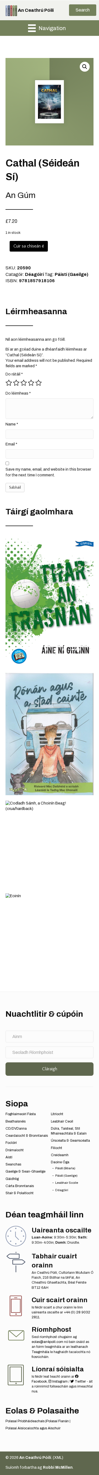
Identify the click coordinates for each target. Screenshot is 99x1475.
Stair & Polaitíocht (20, 1193)
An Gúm (20, 195)
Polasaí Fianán (57, 1421)
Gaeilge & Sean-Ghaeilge (25, 1171)
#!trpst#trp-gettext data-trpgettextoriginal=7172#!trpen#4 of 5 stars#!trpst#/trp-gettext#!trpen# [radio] (31, 383)
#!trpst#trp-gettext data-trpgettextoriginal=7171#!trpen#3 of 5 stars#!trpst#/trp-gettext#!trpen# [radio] (23, 383)
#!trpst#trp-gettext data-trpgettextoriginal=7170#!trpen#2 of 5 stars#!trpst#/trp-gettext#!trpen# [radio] (16, 383)
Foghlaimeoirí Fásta (21, 1114)
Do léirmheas (18, 393)
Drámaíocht (15, 1150)
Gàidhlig (12, 1179)
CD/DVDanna (16, 1128)
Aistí (9, 1157)
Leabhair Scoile (66, 1182)
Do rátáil (14, 374)
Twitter (80, 1381)
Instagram (59, 1381)
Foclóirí (11, 1143)
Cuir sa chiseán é (28, 246)
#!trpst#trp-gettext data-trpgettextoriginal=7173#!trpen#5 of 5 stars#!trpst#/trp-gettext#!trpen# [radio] (38, 383)
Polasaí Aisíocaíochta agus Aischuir (33, 1428)
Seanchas (13, 1164)
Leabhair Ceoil (62, 1121)
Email (11, 444)
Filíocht (56, 1148)
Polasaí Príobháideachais (25, 1421)
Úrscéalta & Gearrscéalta (70, 1140)
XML (58, 1458)
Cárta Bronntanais (20, 1186)
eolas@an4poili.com (47, 1342)
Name (12, 424)
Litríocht (57, 1114)
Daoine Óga (60, 1162)
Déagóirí (34, 274)
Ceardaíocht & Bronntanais (27, 1136)
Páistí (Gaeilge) (71, 274)
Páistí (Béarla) (65, 1168)
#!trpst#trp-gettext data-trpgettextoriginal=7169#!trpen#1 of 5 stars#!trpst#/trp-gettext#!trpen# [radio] (9, 383)
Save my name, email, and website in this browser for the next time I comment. (48, 472)
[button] (82, 10)
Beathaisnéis (16, 1121)
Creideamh (59, 1155)
